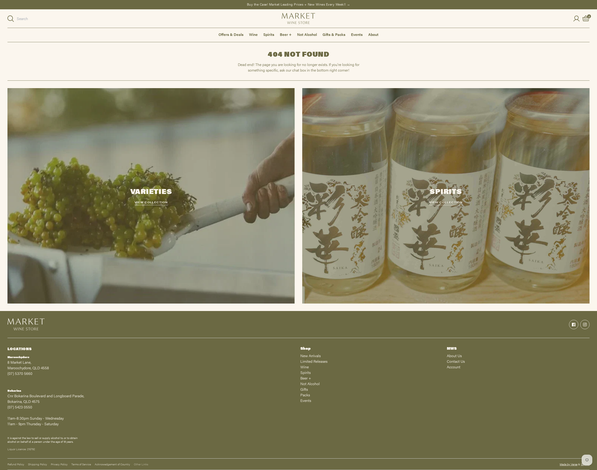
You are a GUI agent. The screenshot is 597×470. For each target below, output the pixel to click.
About (373, 34)
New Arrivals (310, 355)
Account (453, 367)
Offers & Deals (231, 34)
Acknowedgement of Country (112, 464)
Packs (305, 394)
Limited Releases (313, 361)
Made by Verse (568, 464)
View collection (151, 202)
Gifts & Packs (334, 34)
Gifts (304, 389)
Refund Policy (15, 464)
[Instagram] (585, 324)
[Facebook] (573, 324)
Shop (305, 348)
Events (357, 34)
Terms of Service (81, 464)
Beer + (286, 34)
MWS (452, 348)
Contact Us (456, 361)
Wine (253, 34)
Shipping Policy (37, 464)
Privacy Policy (59, 464)
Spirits (268, 34)
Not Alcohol (307, 34)
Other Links (141, 464)
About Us (454, 355)
